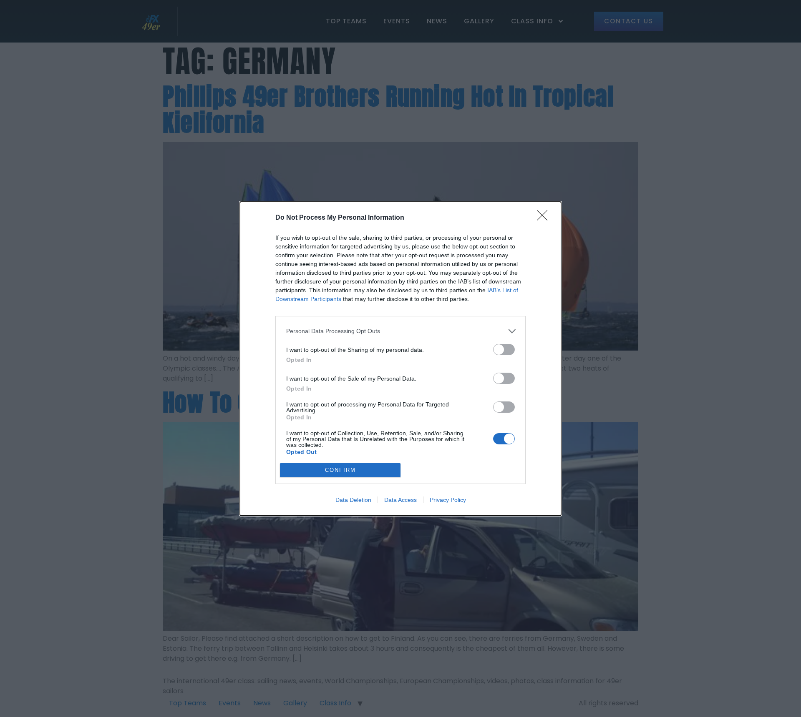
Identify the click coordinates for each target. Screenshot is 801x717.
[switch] (504, 349)
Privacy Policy (448, 499)
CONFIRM (340, 470)
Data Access (400, 499)
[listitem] (400, 331)
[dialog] (400, 359)
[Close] (545, 218)
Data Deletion (353, 499)
